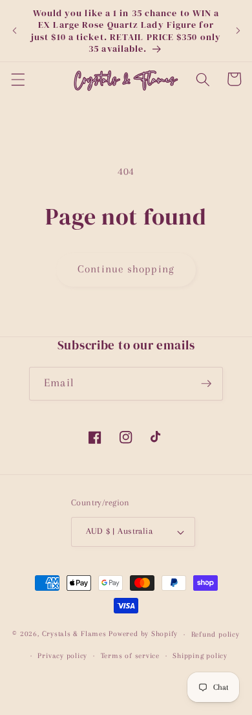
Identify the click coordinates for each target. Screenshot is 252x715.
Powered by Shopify (143, 634)
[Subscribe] (206, 384)
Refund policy (215, 634)
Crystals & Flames (74, 634)
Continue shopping (126, 269)
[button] (17, 78)
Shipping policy (200, 655)
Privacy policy (62, 655)
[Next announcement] (238, 31)
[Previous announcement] (14, 31)
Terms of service (130, 655)
